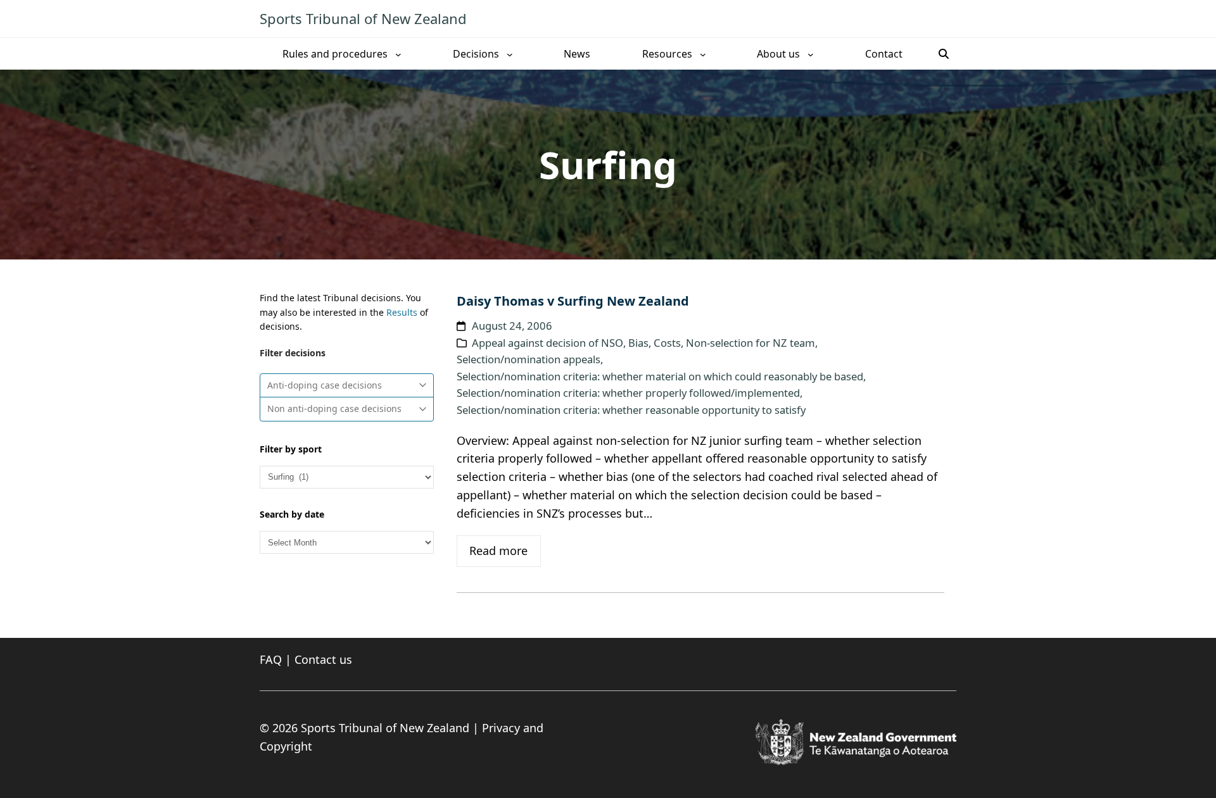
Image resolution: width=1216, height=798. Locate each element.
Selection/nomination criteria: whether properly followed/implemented (628, 392)
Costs (667, 342)
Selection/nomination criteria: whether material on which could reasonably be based (660, 376)
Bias (638, 342)
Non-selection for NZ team (750, 342)
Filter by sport (291, 449)
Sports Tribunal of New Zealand (363, 18)
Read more (498, 550)
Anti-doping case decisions (324, 385)
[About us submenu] (811, 54)
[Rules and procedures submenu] (398, 54)
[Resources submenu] (703, 54)
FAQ (271, 659)
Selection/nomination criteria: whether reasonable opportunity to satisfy (631, 409)
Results (401, 312)
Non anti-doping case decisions (334, 408)
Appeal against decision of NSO (547, 342)
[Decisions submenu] (510, 54)
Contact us (323, 659)
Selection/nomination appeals (528, 359)
